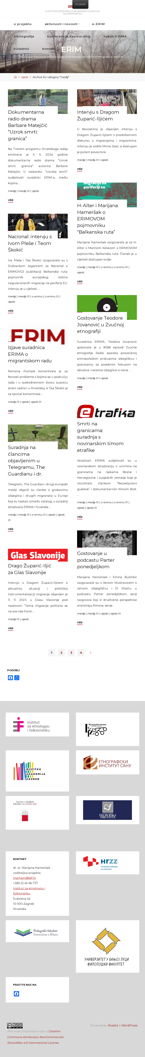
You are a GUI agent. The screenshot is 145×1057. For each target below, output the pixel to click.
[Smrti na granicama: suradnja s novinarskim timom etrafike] (107, 413)
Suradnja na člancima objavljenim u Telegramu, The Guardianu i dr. (26, 460)
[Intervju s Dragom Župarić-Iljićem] (107, 101)
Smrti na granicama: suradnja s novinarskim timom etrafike (100, 437)
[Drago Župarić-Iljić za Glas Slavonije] (38, 555)
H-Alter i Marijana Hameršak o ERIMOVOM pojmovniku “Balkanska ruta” (97, 219)
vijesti (24, 77)
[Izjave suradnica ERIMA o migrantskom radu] (38, 337)
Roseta (112, 1025)
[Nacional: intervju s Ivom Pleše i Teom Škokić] (38, 226)
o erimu (106, 267)
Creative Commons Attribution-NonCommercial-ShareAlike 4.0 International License (35, 1036)
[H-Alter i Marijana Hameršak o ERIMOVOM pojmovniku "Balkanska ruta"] (107, 195)
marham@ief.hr (24, 878)
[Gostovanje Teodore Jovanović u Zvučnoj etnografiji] (107, 307)
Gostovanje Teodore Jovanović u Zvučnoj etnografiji (100, 324)
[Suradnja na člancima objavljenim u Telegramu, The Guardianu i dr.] (38, 436)
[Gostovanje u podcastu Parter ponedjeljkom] (107, 542)
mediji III (24, 191)
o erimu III (121, 267)
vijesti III (36, 401)
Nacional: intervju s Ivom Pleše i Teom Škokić (30, 243)
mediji (12, 191)
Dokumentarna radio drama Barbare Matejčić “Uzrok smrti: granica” (27, 125)
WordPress (129, 1025)
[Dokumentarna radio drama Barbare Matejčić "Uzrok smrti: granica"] (38, 101)
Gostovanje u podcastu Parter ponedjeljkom (96, 559)
